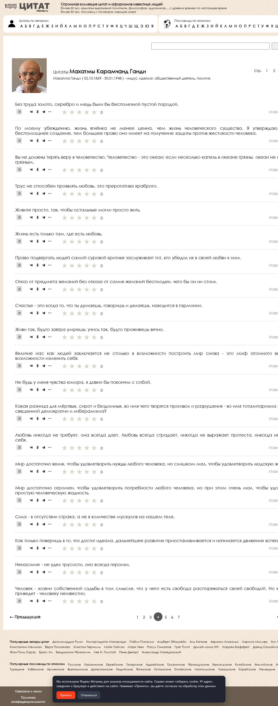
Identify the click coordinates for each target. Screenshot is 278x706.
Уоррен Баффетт (236, 647)
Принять (66, 695)
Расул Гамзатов (159, 647)
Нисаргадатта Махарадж (106, 642)
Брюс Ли (46, 652)
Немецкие (267, 669)
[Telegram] (43, 111)
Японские (143, 669)
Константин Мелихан (26, 647)
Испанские (162, 669)
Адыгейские (155, 664)
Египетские (182, 669)
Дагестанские (102, 669)
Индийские (124, 669)
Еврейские (114, 664)
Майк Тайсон (114, 647)
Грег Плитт (182, 647)
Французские (198, 664)
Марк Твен (136, 647)
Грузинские (176, 664)
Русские (74, 664)
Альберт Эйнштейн (171, 642)
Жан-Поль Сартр (23, 652)
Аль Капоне (198, 642)
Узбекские (36, 669)
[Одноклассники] (37, 111)
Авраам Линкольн (224, 642)
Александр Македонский (161, 652)
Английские (264, 664)
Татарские (134, 664)
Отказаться (89, 695)
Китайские (243, 664)
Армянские (55, 669)
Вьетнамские (78, 669)
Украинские (93, 664)
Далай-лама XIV (206, 647)
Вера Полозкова (57, 647)
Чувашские (226, 669)
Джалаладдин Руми (67, 642)
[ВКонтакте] (31, 111)
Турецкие (17, 669)
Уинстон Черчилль (87, 647)
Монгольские (205, 669)
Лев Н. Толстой (105, 652)
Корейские (247, 669)
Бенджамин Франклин (73, 652)
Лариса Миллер (255, 642)
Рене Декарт (129, 652)
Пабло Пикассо (141, 642)
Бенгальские (222, 664)
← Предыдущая (25, 616)
